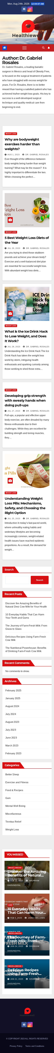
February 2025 (13, 690)
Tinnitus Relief (13, 821)
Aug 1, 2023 (14, 155)
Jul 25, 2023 (14, 519)
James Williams (36, 918)
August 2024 (12, 706)
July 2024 (10, 714)
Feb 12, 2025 (16, 881)
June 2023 (11, 737)
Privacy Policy (16, 1046)
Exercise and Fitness (16, 782)
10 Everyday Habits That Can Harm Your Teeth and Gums (25, 912)
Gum (8, 798)
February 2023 (13, 753)
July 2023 (10, 730)
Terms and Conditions (34, 1046)
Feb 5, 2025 (16, 918)
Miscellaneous (13, 814)
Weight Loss (11, 133)
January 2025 (12, 698)
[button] (43, 47)
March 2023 (11, 745)
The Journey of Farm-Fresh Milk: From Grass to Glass (26, 941)
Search (9, 569)
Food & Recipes (14, 790)
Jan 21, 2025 (16, 979)
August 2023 (12, 722)
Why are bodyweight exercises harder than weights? (22, 144)
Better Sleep (12, 774)
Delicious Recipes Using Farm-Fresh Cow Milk (23, 974)
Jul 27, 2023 (14, 411)
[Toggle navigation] (24, 47)
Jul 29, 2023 (14, 248)
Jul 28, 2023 (14, 347)
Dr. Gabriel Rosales (37, 155)
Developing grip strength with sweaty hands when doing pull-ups (25, 400)
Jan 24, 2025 (16, 946)
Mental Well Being (15, 806)
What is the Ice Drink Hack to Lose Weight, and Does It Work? (26, 336)
